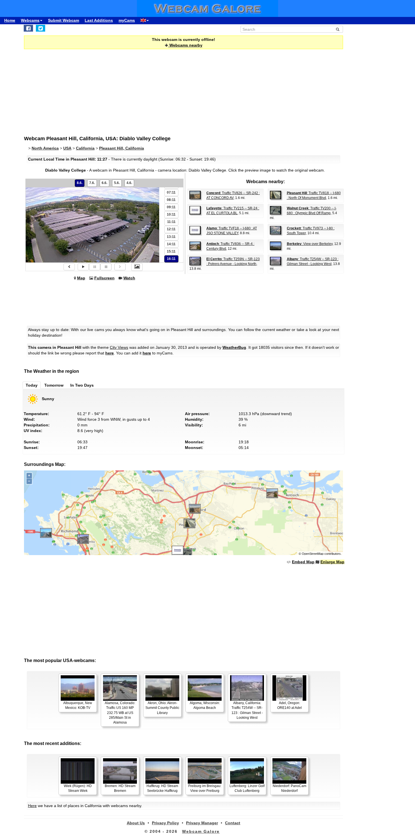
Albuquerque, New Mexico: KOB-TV (77, 705)
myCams (127, 20)
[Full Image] (137, 267)
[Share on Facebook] (28, 28)
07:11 (171, 192)
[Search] (337, 29)
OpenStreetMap (313, 553)
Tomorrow (54, 385)
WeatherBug (234, 347)
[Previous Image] (69, 266)
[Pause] (94, 266)
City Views (119, 347)
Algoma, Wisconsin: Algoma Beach (205, 705)
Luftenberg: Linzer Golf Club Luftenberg (247, 788)
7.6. (92, 183)
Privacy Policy (165, 823)
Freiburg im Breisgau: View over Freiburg (204, 788)
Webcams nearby (185, 45)
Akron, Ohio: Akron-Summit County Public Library (162, 708)
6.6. (104, 183)
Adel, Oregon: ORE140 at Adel (289, 705)
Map (81, 278)
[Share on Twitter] (40, 28)
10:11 (171, 214)
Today (32, 385)
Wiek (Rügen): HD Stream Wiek (78, 788)
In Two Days (82, 385)
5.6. (117, 183)
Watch (129, 278)
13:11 (171, 237)
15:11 (171, 251)
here (109, 353)
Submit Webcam (63, 20)
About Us (136, 823)
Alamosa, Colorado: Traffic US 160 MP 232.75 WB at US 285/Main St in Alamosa (120, 712)
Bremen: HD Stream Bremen (120, 788)
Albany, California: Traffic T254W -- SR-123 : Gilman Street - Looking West (247, 710)
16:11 (171, 259)
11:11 (171, 222)
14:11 (171, 244)
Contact (232, 823)
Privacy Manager (202, 823)
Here (32, 805)
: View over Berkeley (310, 244)
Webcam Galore (201, 831)
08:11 (171, 200)
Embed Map (303, 562)
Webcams (30, 20)
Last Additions (99, 20)
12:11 (171, 229)
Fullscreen (104, 278)
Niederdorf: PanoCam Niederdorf (289, 788)
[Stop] (106, 266)
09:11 (171, 207)
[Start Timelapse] (83, 266)
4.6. (129, 183)
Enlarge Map (332, 562)
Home (9, 20)
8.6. (79, 183)
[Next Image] (120, 266)
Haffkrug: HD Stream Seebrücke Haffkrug (162, 788)
